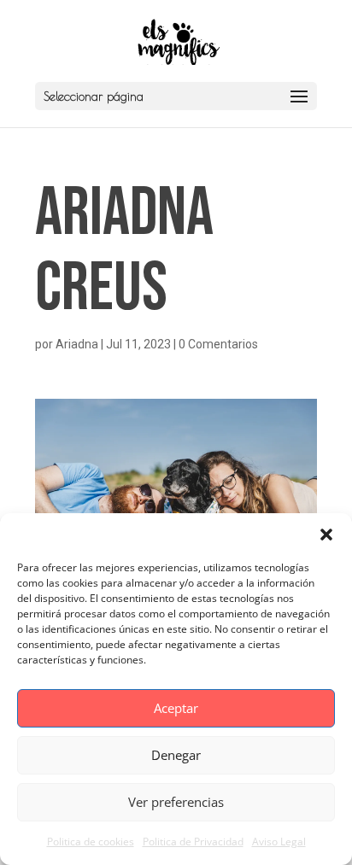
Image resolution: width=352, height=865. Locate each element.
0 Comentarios (218, 344)
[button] (326, 534)
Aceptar (176, 707)
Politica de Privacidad (193, 841)
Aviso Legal (279, 841)
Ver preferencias (176, 801)
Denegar (176, 754)
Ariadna (77, 344)
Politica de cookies (90, 841)
